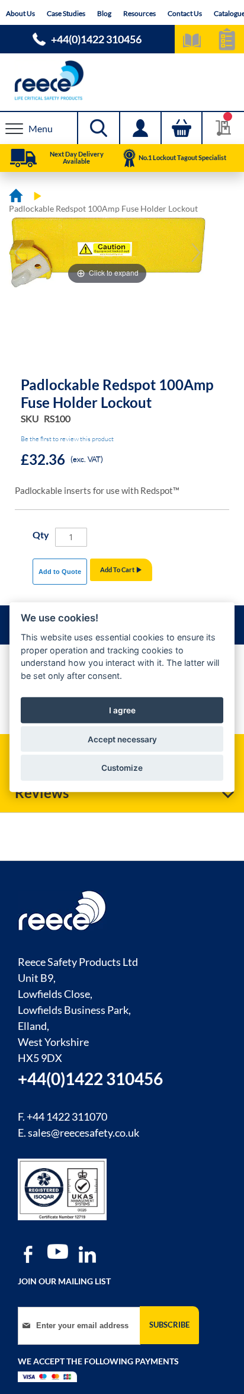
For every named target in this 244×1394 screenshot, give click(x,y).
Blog (104, 13)
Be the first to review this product (67, 439)
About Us (20, 13)
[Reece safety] (122, 80)
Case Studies (66, 13)
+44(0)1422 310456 (96, 39)
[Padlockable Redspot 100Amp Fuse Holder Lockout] (113, 327)
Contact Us (185, 13)
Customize (122, 768)
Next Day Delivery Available (77, 157)
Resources (139, 13)
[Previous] (18, 252)
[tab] (122, 792)
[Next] (196, 252)
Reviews (42, 792)
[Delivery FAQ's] (23, 158)
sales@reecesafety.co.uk (83, 1132)
